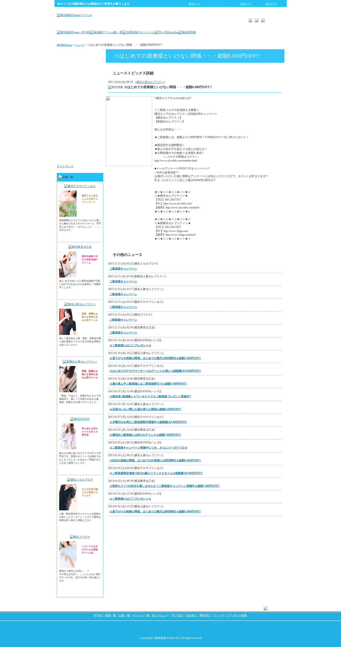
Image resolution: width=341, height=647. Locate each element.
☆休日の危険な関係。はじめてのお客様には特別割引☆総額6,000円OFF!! (155, 460)
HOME (98, 615)
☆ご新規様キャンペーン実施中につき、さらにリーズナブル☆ (148, 447)
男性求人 (93, 156)
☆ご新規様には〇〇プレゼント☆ (130, 345)
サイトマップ (65, 166)
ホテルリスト (90, 100)
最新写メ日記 (90, 73)
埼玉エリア (271, 4)
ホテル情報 (240, 615)
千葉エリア (245, 4)
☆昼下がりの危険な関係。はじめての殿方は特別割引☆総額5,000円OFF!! (155, 358)
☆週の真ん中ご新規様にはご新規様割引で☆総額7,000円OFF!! (148, 383)
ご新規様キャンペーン (123, 268)
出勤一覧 (124, 615)
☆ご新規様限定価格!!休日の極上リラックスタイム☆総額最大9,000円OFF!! (156, 473)
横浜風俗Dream (64, 45)
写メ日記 (177, 615)
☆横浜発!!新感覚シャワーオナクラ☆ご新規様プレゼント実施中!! (150, 396)
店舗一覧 (110, 615)
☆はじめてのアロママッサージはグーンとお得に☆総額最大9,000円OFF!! (155, 371)
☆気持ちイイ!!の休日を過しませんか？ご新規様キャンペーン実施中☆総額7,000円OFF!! (164, 486)
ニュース (79, 45)
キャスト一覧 (141, 615)
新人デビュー (160, 615)
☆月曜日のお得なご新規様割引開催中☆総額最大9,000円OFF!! (148, 422)
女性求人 (93, 128)
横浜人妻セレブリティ (150, 82)
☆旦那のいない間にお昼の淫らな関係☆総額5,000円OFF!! (145, 409)
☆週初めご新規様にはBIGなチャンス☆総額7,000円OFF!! (145, 434)
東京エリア (194, 4)
